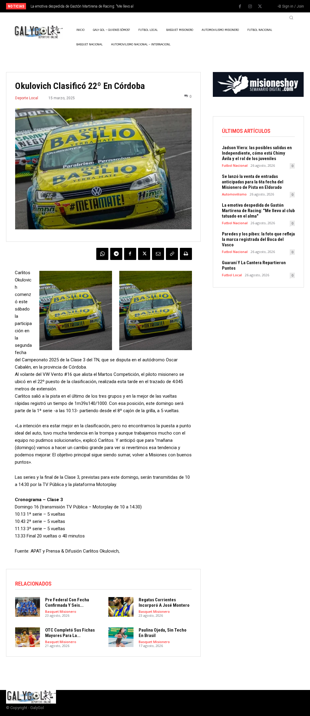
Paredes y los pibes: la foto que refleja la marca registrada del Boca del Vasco (258, 239)
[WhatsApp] (102, 254)
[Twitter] (260, 6)
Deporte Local (26, 98)
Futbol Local (232, 275)
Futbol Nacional (235, 165)
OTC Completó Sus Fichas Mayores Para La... (70, 632)
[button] (291, 17)
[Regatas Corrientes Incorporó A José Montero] (120, 607)
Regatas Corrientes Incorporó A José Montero (164, 602)
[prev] (161, 6)
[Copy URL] (172, 254)
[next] (171, 6)
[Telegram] (116, 254)
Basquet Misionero (60, 611)
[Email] (158, 254)
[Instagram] (250, 6)
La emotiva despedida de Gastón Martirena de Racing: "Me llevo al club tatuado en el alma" (258, 210)
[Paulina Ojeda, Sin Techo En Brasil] (120, 637)
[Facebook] (240, 6)
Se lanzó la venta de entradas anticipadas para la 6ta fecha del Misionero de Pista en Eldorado (252, 182)
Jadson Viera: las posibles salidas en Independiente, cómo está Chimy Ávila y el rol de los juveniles (257, 153)
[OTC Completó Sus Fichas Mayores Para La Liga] (27, 637)
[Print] (186, 254)
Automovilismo (234, 194)
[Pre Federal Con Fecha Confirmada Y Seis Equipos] (27, 607)
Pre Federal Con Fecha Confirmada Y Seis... (67, 602)
